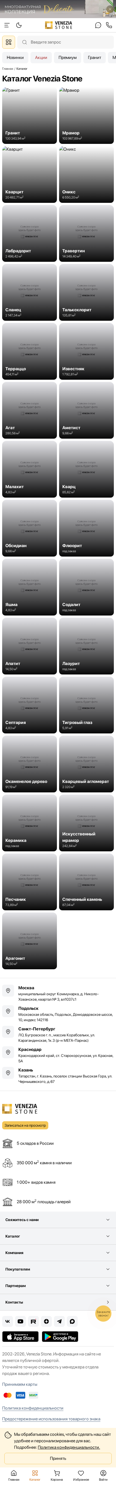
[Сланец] (29, 292)
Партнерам (15, 1286)
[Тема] (7, 25)
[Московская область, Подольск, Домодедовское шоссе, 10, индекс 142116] (58, 1014)
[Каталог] (8, 42)
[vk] (7, 1321)
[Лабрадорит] (29, 233)
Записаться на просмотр (25, 1125)
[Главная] (58, 25)
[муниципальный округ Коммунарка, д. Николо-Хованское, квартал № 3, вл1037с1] (58, 993)
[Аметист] (86, 410)
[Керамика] (29, 823)
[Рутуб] (33, 1321)
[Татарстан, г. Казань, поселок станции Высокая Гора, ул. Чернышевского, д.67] (58, 1075)
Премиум (68, 57)
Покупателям (17, 1269)
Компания (14, 1253)
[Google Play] (60, 1336)
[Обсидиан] (29, 528)
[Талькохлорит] (86, 292)
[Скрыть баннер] (110, 9)
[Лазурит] (86, 646)
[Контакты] (98, 25)
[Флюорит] (86, 528)
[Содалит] (86, 587)
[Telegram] (59, 1321)
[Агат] (29, 410)
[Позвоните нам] (109, 25)
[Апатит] (29, 646)
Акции (41, 57)
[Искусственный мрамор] (86, 823)
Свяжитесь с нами (22, 1220)
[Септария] (29, 705)
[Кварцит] (29, 174)
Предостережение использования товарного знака (51, 1418)
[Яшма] (29, 587)
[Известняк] (86, 351)
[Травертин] (86, 233)
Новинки (15, 57)
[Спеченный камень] (86, 882)
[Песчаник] (29, 882)
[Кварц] (86, 469)
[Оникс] (86, 174)
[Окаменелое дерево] (29, 764)
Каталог (12, 1236)
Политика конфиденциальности (32, 1408)
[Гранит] (29, 115)
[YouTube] (20, 1321)
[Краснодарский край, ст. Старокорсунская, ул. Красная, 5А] (58, 1055)
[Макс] (72, 1321)
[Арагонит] (29, 940)
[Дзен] (46, 1321)
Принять (58, 1458)
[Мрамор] (86, 115)
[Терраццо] (29, 351)
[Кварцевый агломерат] (86, 764)
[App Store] (20, 1336)
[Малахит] (29, 469)
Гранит (94, 57)
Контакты (14, 1302)
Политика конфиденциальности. (69, 1447)
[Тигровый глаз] (86, 705)
